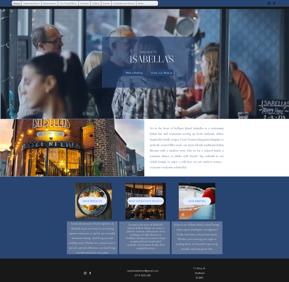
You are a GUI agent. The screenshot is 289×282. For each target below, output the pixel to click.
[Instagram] (269, 3)
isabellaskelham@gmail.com (143, 270)
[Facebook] (274, 3)
